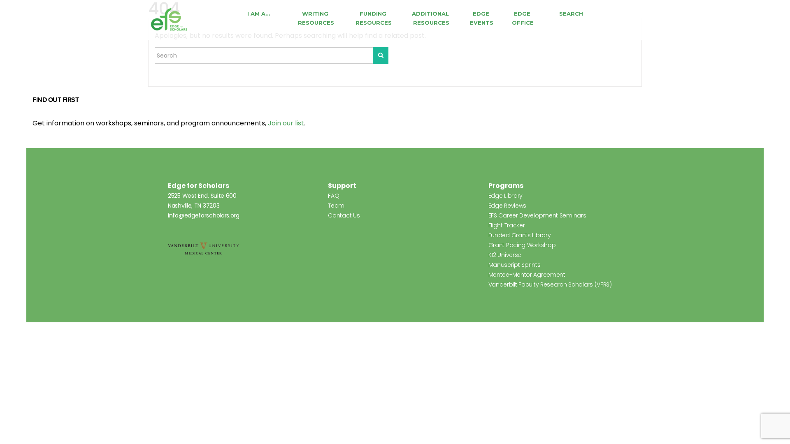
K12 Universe (504, 255)
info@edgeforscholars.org (203, 215)
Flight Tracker (506, 225)
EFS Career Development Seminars (537, 215)
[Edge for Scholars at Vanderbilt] (169, 20)
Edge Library (505, 196)
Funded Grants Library (519, 235)
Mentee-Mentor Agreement (526, 275)
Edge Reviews (507, 205)
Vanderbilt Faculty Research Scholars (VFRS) (550, 284)
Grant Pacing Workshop (522, 245)
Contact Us (344, 215)
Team (336, 205)
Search (571, 13)
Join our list (286, 123)
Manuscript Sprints (514, 265)
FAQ (333, 196)
